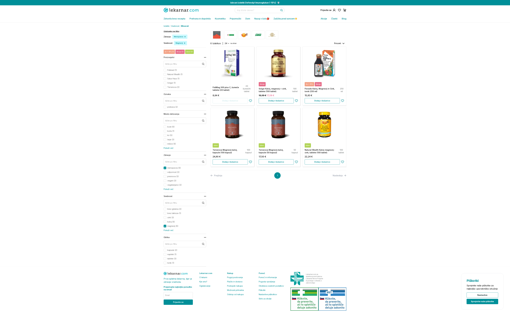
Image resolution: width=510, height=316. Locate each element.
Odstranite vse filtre (171, 31)
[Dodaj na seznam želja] (250, 100)
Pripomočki (235, 18)
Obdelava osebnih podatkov (271, 286)
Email (167, 295)
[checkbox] (165, 70)
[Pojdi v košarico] (344, 10)
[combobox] (226, 43)
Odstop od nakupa (235, 294)
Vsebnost (175, 26)
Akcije (324, 18)
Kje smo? (203, 281)
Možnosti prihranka (235, 290)
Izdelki (166, 26)
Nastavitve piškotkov (268, 294)
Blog (344, 18)
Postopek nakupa (235, 286)
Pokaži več (168, 148)
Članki (334, 18)
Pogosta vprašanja (267, 281)
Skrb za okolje (265, 299)
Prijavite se (178, 302)
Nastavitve (482, 295)
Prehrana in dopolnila (200, 18)
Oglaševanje (204, 286)
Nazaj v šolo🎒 (261, 18)
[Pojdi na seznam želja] (339, 10)
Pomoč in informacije (268, 277)
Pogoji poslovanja (235, 277)
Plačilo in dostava (234, 281)
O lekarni (203, 277)
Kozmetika (220, 18)
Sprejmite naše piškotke (482, 301)
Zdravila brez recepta (174, 18)
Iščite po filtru (171, 64)
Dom (247, 18)
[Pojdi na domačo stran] (181, 10)
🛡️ (255, 2)
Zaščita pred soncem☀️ (285, 18)
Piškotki (262, 290)
